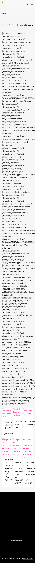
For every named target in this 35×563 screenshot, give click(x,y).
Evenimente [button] (6, 523)
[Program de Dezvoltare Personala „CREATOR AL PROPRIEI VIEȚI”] (17, 448)
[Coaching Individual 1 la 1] (17, 413)
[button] (32, 4)
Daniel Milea (28, 558)
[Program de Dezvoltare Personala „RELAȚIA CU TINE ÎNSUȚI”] (7, 447)
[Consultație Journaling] (28, 413)
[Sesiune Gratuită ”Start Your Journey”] (7, 413)
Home (4, 25)
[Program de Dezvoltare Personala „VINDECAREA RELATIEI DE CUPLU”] (28, 448)
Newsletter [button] (6, 526)
